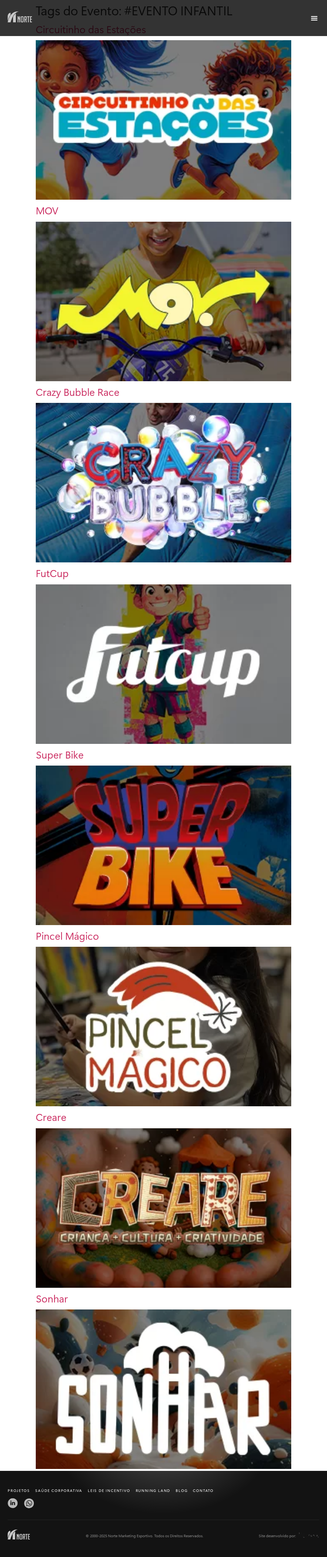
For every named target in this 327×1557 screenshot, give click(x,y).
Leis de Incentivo (109, 1490)
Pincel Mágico (67, 935)
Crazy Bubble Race (77, 391)
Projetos (19, 1490)
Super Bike (60, 754)
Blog (181, 1490)
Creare (51, 1116)
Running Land (153, 1490)
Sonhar (52, 1298)
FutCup (52, 573)
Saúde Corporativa (58, 1490)
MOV (47, 210)
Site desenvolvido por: (277, 1535)
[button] (314, 18)
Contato (203, 1490)
